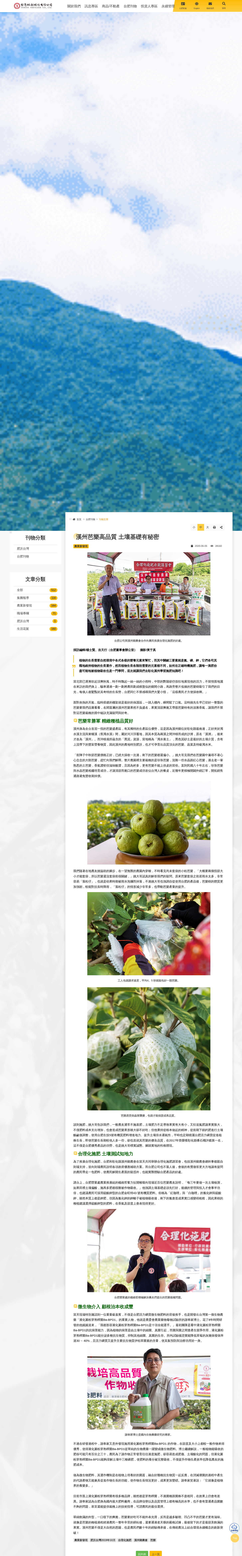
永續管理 (168, 6)
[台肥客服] (234, 1528)
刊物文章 (103, 519)
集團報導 (23, 598)
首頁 (79, 519)
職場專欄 (23, 613)
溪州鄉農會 (141, 1540)
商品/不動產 (111, 6)
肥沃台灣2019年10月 (102, 1540)
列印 (214, 527)
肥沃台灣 (23, 548)
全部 (20, 590)
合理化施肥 (124, 1540)
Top (235, 1538)
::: (11, 532)
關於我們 (74, 6)
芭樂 (153, 1540)
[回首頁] (33, 6)
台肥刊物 (130, 6)
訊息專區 (91, 6)
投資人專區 (149, 6)
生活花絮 (23, 628)
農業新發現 (24, 605)
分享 (221, 527)
